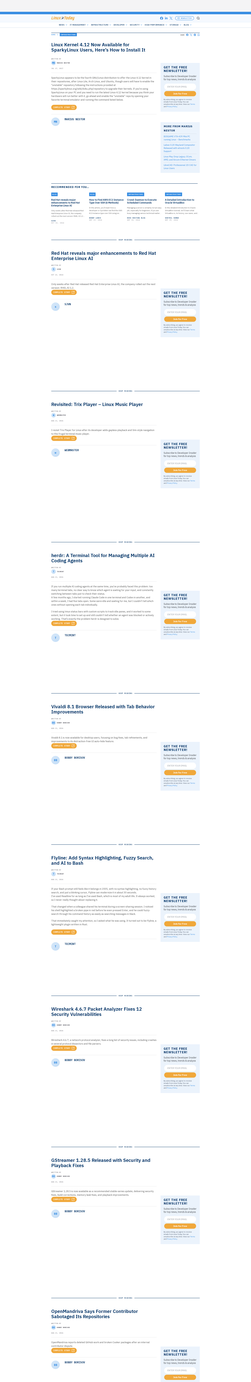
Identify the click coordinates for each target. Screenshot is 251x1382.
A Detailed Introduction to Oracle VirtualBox (179, 201)
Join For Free (180, 93)
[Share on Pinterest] (195, 35)
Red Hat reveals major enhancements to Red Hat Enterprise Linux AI (65, 202)
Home (53, 35)
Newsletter (186, 18)
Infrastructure (100, 25)
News (62, 25)
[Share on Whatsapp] (199, 35)
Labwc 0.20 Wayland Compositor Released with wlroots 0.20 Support (179, 148)
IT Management (78, 25)
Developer (119, 25)
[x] (171, 18)
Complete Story (61, 107)
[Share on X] (191, 35)
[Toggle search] (198, 18)
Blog (186, 25)
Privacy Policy (172, 106)
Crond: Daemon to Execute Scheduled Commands (142, 201)
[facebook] (161, 18)
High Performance (154, 25)
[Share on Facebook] (187, 35)
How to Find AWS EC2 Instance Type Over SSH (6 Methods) (106, 201)
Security (135, 25)
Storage (174, 25)
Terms (192, 104)
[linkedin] (166, 18)
